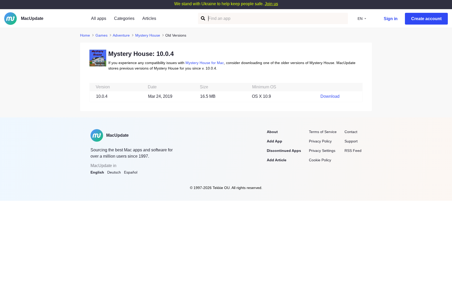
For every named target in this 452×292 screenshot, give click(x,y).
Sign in (391, 18)
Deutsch (114, 172)
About (272, 131)
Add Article (276, 160)
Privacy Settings (322, 150)
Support (351, 141)
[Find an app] (202, 18)
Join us (271, 4)
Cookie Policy (320, 160)
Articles (149, 18)
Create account (426, 18)
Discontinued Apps (284, 150)
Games (101, 35)
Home (85, 35)
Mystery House (147, 35)
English (97, 172)
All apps (98, 18)
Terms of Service (323, 131)
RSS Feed (352, 150)
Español (130, 172)
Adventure (121, 35)
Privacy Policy (320, 141)
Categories (124, 18)
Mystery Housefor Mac (204, 62)
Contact (350, 131)
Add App (274, 141)
